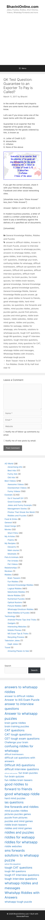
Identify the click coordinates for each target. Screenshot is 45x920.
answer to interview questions (19, 706)
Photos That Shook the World (21, 512)
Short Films (13, 533)
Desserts (12, 547)
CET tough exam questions (22, 738)
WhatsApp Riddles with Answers (18, 354)
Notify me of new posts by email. (21, 441)
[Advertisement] (22, 41)
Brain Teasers (14, 578)
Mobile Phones (14, 630)
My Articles (10, 536)
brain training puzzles (27, 256)
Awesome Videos (16, 484)
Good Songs (10, 526)
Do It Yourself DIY (16, 498)
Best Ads (12, 470)
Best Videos (10, 481)
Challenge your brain (27, 260)
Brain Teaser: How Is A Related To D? (23, 361)
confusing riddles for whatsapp (17, 263)
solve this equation (13, 864)
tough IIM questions (12, 336)
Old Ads (11, 477)
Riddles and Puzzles (17, 515)
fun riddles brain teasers (23, 281)
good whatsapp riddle (13, 301)
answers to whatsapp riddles (16, 253)
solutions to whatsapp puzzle (22, 857)
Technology (10, 616)
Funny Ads (12, 474)
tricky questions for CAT (29, 343)
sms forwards (20, 329)
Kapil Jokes (13, 644)
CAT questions (10, 260)
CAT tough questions (18, 734)
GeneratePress (22, 916)
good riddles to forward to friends (24, 298)
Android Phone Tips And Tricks (22, 620)
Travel (7, 647)
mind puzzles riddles (20, 308)
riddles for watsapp (12, 326)
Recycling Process (16, 637)
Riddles (8, 575)
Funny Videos (14, 491)
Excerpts (9, 495)
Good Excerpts (14, 502)
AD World (9, 463)
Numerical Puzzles (16, 599)
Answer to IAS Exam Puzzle (22, 699)
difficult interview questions (22, 769)
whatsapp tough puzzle (14, 357)
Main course (13, 550)
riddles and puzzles (25, 322)
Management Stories (17, 509)
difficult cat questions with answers (20, 759)
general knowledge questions (25, 288)
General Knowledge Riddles (19, 235)
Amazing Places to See (18, 651)
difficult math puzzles (11, 773)
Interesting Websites (17, 627)
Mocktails (12, 554)
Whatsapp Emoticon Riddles (21, 609)
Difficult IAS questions (22, 270)
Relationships (11, 568)
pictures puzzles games (18, 814)
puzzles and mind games (15, 315)
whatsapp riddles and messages (18, 350)
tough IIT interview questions (22, 874)
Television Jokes (12, 640)
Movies (8, 529)
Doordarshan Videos (17, 488)
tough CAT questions (30, 333)
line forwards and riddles (22, 806)
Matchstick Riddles (16, 592)
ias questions (18, 305)
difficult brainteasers (14, 754)
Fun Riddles (13, 581)
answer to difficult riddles (18, 242)
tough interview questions (26, 340)
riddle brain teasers (16, 824)
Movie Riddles (14, 595)
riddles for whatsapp (21, 842)
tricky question (10, 343)
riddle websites (19, 319)
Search (8, 666)
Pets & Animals (12, 557)
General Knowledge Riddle (15, 291)
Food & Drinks (11, 519)
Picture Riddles (15, 606)
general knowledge (12, 284)
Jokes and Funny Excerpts (20, 505)
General (8, 522)
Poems (11, 540)
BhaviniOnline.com (22, 7)
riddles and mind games (18, 828)
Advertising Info (15, 467)
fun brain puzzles (20, 277)
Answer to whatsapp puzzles (27, 249)
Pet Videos (13, 564)
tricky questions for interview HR (18, 347)
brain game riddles (15, 722)
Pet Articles (13, 561)
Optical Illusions (15, 602)
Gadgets (12, 623)
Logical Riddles (15, 588)
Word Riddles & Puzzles (19, 613)
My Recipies (10, 543)
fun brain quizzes (14, 776)
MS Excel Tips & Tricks (18, 633)
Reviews (8, 571)
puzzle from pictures (27, 312)
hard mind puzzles (15, 798)
